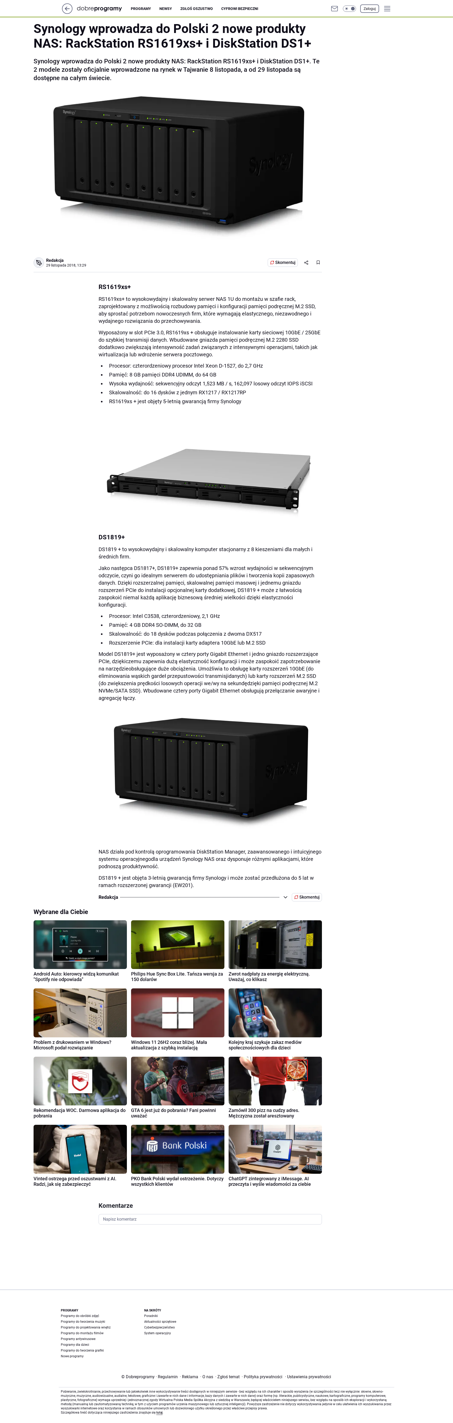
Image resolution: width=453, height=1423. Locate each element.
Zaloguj (370, 9)
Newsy (165, 9)
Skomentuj (285, 262)
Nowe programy (72, 1356)
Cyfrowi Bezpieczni (239, 9)
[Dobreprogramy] (104, 8)
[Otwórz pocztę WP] (334, 8)
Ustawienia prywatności (308, 1376)
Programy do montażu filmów (82, 1333)
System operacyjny (157, 1333)
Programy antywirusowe (78, 1339)
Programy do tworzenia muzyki (83, 1322)
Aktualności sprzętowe (160, 1322)
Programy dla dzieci (75, 1345)
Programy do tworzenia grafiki (82, 1350)
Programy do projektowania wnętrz (86, 1327)
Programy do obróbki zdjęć (80, 1316)
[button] (349, 8)
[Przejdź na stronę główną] (67, 12)
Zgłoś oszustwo (196, 9)
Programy (141, 9)
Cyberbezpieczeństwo (159, 1327)
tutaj (159, 1412)
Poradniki (151, 1316)
